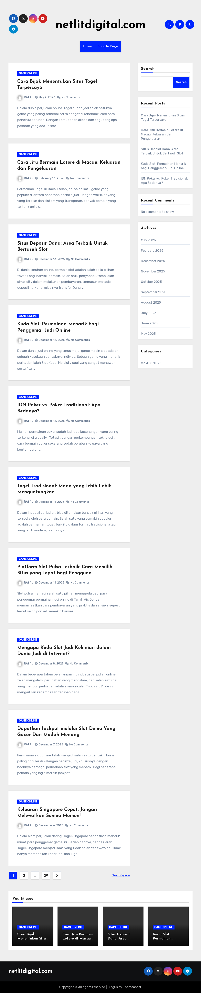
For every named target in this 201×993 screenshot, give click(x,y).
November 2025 (153, 271)
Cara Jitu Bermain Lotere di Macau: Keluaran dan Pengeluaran (162, 134)
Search (148, 69)
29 (46, 875)
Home (87, 46)
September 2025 (153, 292)
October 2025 (151, 282)
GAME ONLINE (28, 73)
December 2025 (153, 261)
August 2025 (151, 302)
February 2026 (152, 250)
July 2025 (148, 313)
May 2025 (148, 334)
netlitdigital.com (101, 25)
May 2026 (148, 240)
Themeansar (132, 987)
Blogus (113, 987)
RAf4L (28, 97)
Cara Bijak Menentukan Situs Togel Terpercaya (32, 939)
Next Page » (121, 875)
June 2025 (149, 323)
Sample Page (108, 46)
